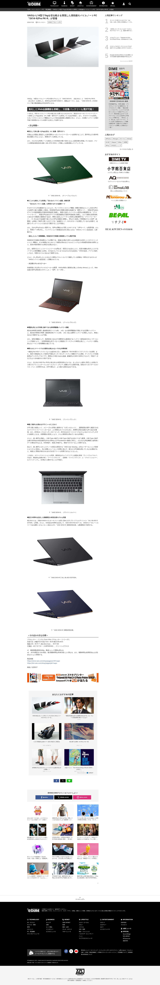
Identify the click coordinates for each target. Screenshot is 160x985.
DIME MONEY (66, 922)
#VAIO (50, 22)
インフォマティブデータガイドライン (108, 950)
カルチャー (103, 924)
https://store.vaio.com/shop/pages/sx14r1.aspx (43, 661)
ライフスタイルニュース (85, 938)
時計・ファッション (84, 931)
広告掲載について (122, 952)
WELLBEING (126, 936)
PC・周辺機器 (46, 9)
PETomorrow (126, 938)
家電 (28, 927)
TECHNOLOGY (34, 919)
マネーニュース (66, 931)
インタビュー (49, 929)
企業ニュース (127, 928)
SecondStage (127, 934)
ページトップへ (80, 899)
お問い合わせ (122, 950)
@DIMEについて (85, 950)
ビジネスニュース (51, 931)
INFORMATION (128, 919)
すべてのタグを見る (125, 149)
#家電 (125, 142)
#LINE (107, 142)
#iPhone (108, 139)
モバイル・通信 (31, 924)
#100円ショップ (116, 145)
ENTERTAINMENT (108, 919)
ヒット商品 (49, 927)
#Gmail (129, 139)
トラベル (81, 927)
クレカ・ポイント (67, 929)
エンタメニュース (105, 929)
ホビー (102, 927)
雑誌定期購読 (92, 952)
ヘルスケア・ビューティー (86, 933)
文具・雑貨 (82, 929)
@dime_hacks (83, 797)
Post (63, 780)
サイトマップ (94, 950)
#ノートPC (57, 22)
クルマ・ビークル (84, 922)
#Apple (114, 142)
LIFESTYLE (84, 919)
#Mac (120, 142)
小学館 (86, 952)
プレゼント (124, 924)
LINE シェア (69, 780)
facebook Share (56, 780)
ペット (81, 936)
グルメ (81, 924)
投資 (63, 924)
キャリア (48, 922)
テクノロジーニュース (33, 933)
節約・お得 (65, 927)
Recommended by (82, 772)
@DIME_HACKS (64, 797)
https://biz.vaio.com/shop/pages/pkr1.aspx (42, 663)
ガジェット (30, 929)
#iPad (107, 145)
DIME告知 (123, 922)
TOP (28, 9)
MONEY (67, 919)
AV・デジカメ (31, 922)
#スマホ (122, 139)
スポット (102, 922)
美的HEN (125, 940)
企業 (47, 924)
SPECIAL (126, 931)
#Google (115, 139)
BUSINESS (51, 919)
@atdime (45, 797)
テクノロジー (36, 9)
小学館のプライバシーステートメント (107, 952)
